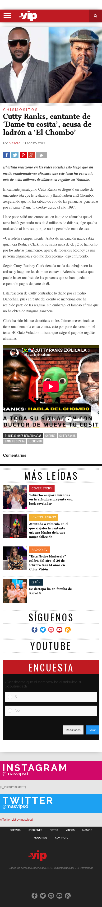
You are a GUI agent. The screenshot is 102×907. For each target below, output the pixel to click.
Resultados (73, 730)
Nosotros (40, 838)
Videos (70, 830)
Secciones (35, 830)
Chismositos (20, 110)
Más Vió (87, 830)
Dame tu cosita (15, 441)
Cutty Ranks (67, 436)
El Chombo (35, 441)
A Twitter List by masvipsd (16, 819)
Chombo (50, 436)
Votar (92, 730)
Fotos (54, 830)
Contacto (61, 838)
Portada (15, 830)
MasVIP (15, 143)
